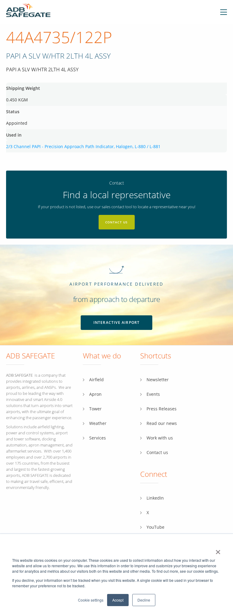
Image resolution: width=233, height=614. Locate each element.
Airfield (96, 379)
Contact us (116, 222)
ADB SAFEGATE (19, 375)
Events (153, 394)
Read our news (162, 423)
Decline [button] (143, 599)
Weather (97, 423)
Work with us (160, 438)
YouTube (155, 527)
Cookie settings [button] (90, 599)
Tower (95, 409)
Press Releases (162, 409)
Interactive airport (116, 322)
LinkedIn (155, 498)
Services (97, 438)
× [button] (217, 550)
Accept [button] (117, 599)
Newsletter (158, 379)
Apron (95, 394)
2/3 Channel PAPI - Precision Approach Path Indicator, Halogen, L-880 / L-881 (83, 146)
